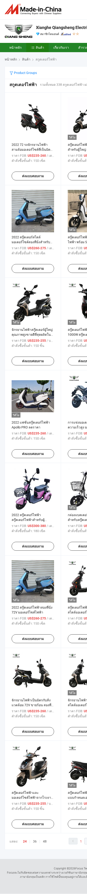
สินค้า (40, 47)
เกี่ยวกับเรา (61, 47)
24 (25, 841)
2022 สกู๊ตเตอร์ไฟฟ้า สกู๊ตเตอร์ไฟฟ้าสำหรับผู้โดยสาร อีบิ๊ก (28, 520)
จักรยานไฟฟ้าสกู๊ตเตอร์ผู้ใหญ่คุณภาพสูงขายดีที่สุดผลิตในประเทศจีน (32, 334)
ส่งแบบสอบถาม (33, 176)
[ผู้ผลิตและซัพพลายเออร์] (34, 9)
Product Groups (25, 72)
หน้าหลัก (15, 47)
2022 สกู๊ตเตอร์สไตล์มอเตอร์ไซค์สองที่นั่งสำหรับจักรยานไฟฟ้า (31, 242)
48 (45, 841)
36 (35, 841)
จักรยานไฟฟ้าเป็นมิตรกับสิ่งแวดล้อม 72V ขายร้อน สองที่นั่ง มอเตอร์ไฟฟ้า (31, 705)
